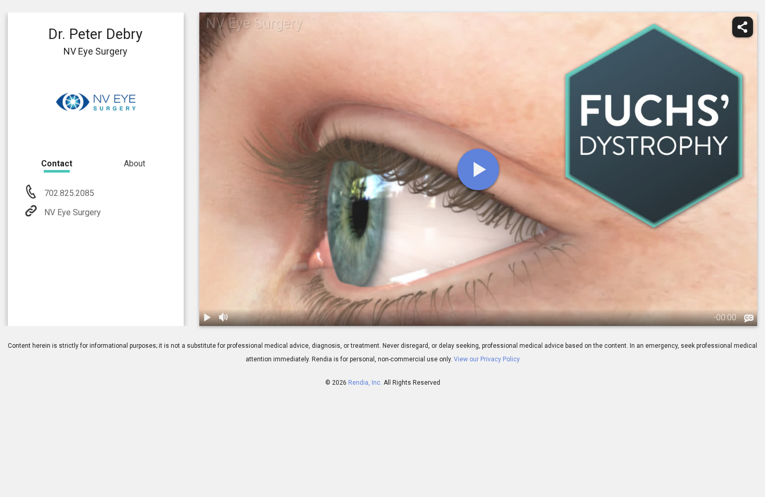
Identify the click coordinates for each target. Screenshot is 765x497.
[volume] (224, 317)
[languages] (749, 318)
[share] (742, 27)
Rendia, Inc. (365, 382)
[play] (478, 169)
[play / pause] (207, 317)
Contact (56, 163)
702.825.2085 (68, 193)
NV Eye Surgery (72, 212)
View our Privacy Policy (487, 359)
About (134, 163)
